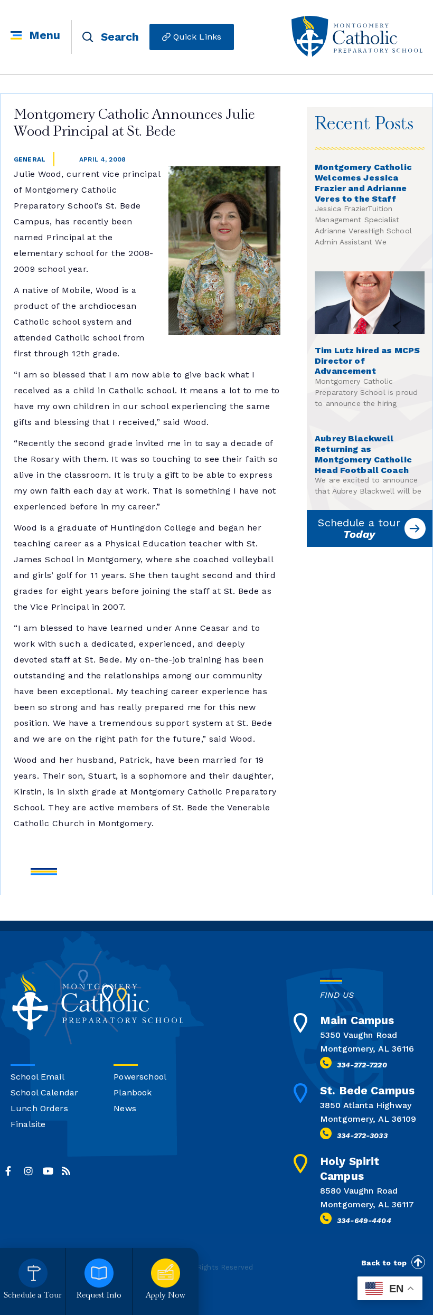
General (29, 159)
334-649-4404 (364, 1220)
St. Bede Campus (367, 1090)
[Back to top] (418, 1262)
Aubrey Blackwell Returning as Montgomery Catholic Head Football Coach (363, 454)
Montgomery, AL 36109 (368, 1119)
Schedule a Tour (33, 1296)
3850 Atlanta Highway (365, 1105)
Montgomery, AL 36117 (367, 1204)
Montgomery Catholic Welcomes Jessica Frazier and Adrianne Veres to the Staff (363, 182)
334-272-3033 (362, 1135)
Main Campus (357, 1020)
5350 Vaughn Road (358, 1035)
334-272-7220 (362, 1065)
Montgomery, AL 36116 (367, 1049)
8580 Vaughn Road (359, 1191)
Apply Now (165, 1296)
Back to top (384, 1263)
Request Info (99, 1296)
